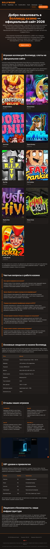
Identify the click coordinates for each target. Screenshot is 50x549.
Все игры (4, 4)
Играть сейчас (25, 45)
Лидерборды (11, 4)
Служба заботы (22, 4)
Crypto (28, 4)
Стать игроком (43, 6)
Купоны (40, 4)
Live (16, 4)
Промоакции (34, 4)
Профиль (34, 6)
